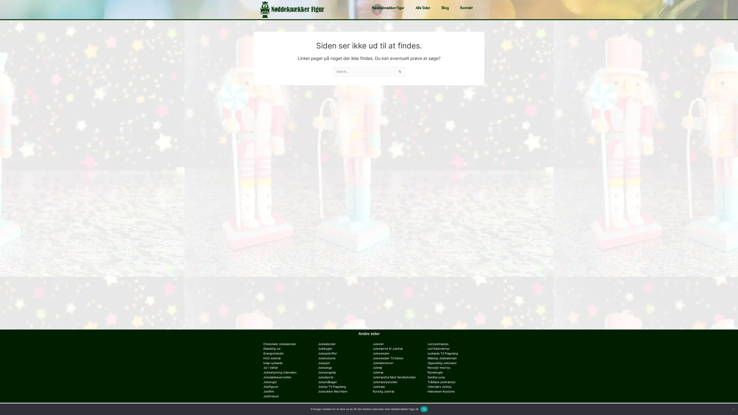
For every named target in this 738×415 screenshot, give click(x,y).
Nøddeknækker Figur (388, 7)
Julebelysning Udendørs (280, 372)
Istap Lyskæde (273, 363)
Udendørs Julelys (439, 386)
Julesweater (381, 353)
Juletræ (378, 372)
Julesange (325, 367)
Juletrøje (379, 386)
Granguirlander (273, 353)
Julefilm (268, 391)
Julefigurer (270, 386)
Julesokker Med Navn (332, 391)
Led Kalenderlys (439, 348)
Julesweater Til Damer (388, 358)
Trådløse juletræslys (441, 382)
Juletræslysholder (385, 382)
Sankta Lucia (436, 377)
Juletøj (377, 367)
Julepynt (324, 363)
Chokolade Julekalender (279, 344)
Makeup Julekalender (442, 358)
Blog (445, 7)
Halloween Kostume (441, 391)
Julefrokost (271, 396)
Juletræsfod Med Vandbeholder (394, 377)
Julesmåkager (327, 382)
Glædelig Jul (271, 348)
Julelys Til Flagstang (332, 386)
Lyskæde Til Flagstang (443, 353)
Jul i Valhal (270, 367)
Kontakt (466, 7)
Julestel (378, 344)
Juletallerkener (383, 363)
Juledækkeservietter (277, 377)
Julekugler (325, 348)
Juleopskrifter (327, 353)
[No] (733, 409)
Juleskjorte (325, 377)
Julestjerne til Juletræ (388, 348)
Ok (424, 409)
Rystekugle (435, 372)
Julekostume (327, 358)
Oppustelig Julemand (442, 363)
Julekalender (327, 344)
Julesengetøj (327, 372)
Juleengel (270, 382)
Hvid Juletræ (272, 358)
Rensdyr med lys (439, 367)
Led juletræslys (438, 344)
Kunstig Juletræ (383, 391)
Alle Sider (423, 7)
